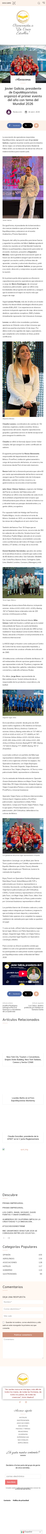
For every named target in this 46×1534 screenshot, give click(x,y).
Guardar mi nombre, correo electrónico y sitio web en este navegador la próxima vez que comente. (22, 1325)
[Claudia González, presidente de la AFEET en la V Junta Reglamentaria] (23, 1119)
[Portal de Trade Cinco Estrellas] (23, 1379)
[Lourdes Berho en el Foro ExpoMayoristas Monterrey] (23, 1081)
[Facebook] (20, 1402)
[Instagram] (26, 1402)
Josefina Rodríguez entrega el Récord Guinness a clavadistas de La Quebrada (12, 1009)
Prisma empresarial (13, 1203)
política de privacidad (23, 1488)
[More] (36, 125)
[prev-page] (4, 1238)
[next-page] (8, 1238)
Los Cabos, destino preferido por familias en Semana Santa (33, 1008)
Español (28, 1532)
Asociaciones (23, 79)
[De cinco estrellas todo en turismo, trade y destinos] (23, 17)
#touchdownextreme (14, 1226)
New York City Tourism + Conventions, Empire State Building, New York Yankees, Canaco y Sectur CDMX (23, 1059)
